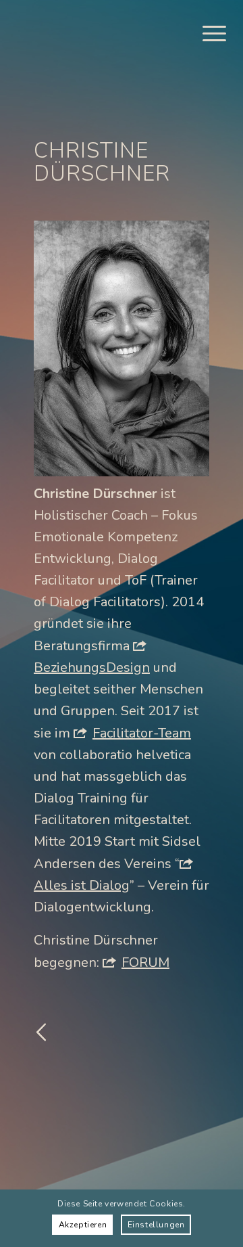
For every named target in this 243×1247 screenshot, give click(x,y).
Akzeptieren (83, 1224)
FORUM (145, 962)
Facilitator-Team (141, 733)
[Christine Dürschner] (121, 348)
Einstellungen (156, 1224)
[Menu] (207, 34)
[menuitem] (207, 34)
